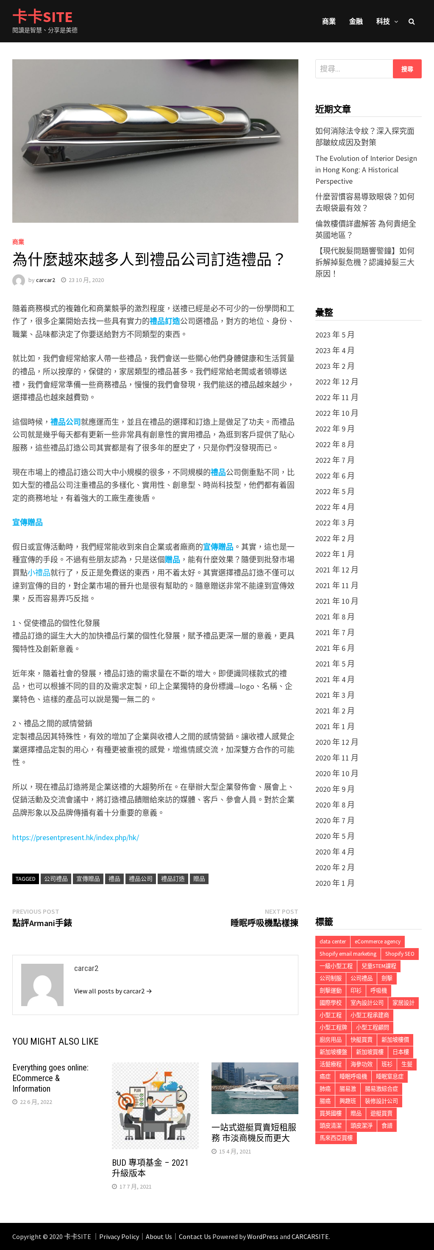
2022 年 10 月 (337, 413)
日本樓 (400, 1052)
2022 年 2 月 (335, 538)
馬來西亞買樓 (336, 1138)
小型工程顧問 (372, 1027)
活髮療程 (331, 1064)
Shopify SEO (400, 953)
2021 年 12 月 (337, 570)
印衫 (356, 990)
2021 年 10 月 (337, 601)
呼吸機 (378, 990)
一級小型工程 (336, 966)
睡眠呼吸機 (353, 1076)
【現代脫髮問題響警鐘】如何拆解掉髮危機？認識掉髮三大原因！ (365, 262)
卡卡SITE (42, 16)
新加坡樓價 (395, 1039)
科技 (383, 21)
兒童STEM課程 (379, 966)
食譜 (386, 1125)
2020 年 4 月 (335, 852)
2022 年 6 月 (335, 476)
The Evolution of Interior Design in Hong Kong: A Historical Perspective (366, 169)
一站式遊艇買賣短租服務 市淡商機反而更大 (253, 1133)
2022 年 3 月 (335, 523)
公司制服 (331, 978)
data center (333, 941)
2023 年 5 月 (335, 335)
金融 (356, 21)
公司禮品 (56, 878)
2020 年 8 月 (335, 805)
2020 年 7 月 (335, 820)
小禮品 (39, 573)
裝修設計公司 (381, 1101)
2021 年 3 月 (335, 695)
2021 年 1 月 (335, 726)
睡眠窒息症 (389, 1076)
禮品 (218, 472)
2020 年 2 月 (335, 867)
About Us (159, 1236)
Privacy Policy (119, 1236)
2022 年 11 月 (337, 397)
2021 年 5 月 (335, 664)
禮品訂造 (165, 321)
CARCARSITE (310, 1236)
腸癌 (325, 1101)
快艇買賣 (362, 1039)
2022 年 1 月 (335, 554)
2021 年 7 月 (335, 632)
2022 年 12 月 (337, 382)
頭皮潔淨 (362, 1125)
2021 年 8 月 (335, 617)
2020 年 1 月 (335, 883)
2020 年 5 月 (335, 836)
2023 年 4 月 (335, 350)
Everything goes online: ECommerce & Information (50, 1078)
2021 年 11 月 (337, 585)
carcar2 (45, 280)
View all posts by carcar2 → (113, 991)
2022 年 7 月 (335, 460)
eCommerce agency (378, 941)
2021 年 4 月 (335, 679)
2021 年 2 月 (335, 711)
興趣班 (347, 1101)
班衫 (386, 1064)
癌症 (325, 1076)
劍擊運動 (331, 990)
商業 (329, 21)
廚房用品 (331, 1039)
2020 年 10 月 (337, 773)
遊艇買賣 (381, 1113)
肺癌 (325, 1088)
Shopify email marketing (348, 953)
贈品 (199, 878)
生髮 (406, 1064)
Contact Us (195, 1236)
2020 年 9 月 (335, 789)
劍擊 (386, 978)
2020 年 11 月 (337, 758)
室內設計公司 (367, 1003)
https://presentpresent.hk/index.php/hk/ (75, 837)
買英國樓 (331, 1113)
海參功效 (362, 1064)
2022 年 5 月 (335, 491)
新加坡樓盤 (333, 1052)
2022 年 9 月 (335, 429)
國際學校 (331, 1003)
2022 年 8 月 (335, 444)
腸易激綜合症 (381, 1088)
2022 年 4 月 (335, 507)
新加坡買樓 (370, 1052)
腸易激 (347, 1088)
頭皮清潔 (331, 1125)
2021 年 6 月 (335, 648)
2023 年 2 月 (335, 366)
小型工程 (331, 1015)
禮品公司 (65, 422)
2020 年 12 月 (337, 742)
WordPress (262, 1236)
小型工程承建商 (370, 1015)
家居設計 (403, 1003)
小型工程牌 (333, 1027)
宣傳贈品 (88, 878)
